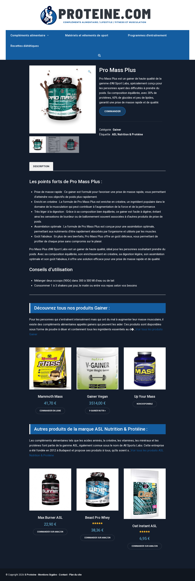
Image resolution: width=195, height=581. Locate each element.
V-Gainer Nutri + (97, 411)
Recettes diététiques (24, 46)
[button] (89, 71)
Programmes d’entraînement (147, 35)
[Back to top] (191, 577)
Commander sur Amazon (50, 532)
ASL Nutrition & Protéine (127, 134)
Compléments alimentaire (27, 35)
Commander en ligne (50, 411)
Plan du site (75, 574)
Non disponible (145, 404)
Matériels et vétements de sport (86, 35)
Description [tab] (41, 166)
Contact (63, 574)
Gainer (117, 129)
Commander (112, 111)
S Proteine (30, 574)
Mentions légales (47, 574)
